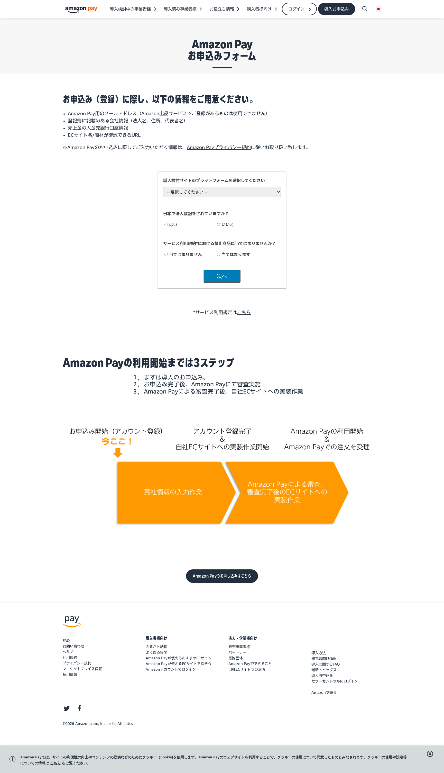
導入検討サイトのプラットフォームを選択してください (214, 180)
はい (173, 225)
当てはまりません (185, 254)
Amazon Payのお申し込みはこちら (222, 576)
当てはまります (235, 254)
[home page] (82, 9)
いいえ (227, 225)
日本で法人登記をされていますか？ (196, 214)
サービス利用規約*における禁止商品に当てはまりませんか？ (219, 243)
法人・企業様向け (242, 638)
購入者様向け (156, 638)
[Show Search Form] (364, 9)
